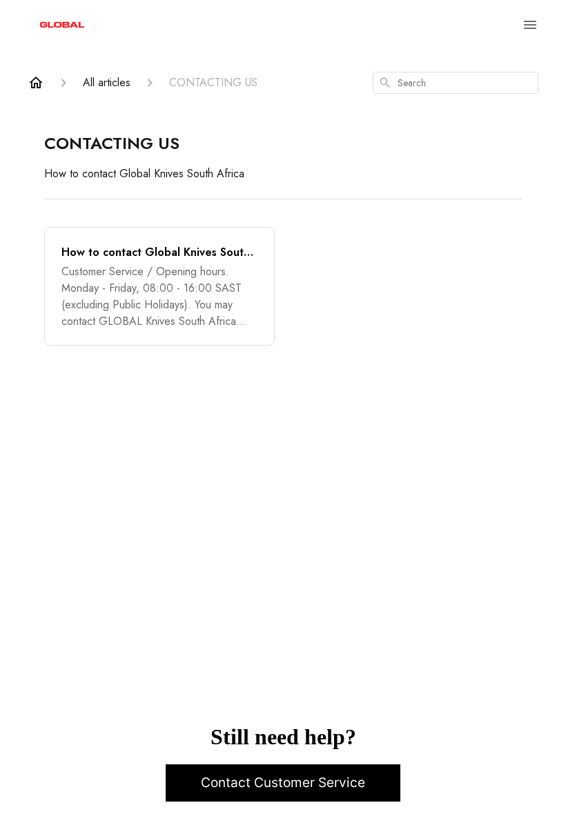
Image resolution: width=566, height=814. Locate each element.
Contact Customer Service (283, 783)
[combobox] (455, 83)
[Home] (36, 83)
